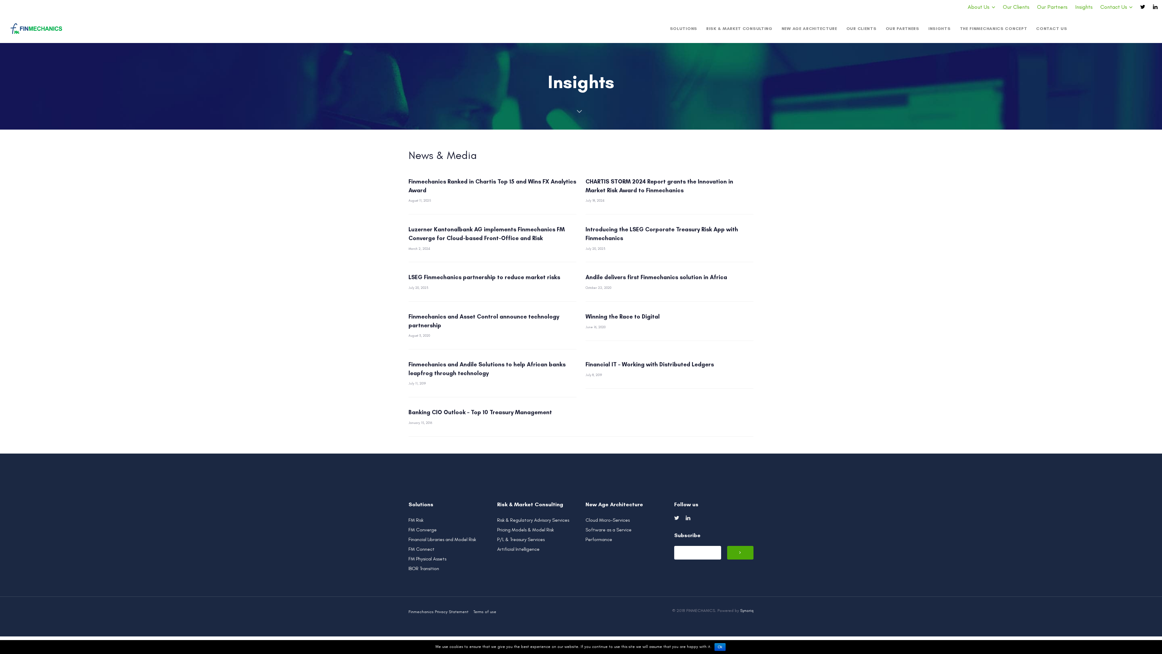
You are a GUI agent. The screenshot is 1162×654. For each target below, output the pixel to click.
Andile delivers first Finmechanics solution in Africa (656, 277)
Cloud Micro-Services (608, 520)
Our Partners (1052, 7)
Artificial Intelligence (518, 549)
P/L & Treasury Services (521, 539)
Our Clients (1016, 7)
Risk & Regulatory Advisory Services (533, 520)
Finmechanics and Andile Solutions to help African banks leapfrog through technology (487, 369)
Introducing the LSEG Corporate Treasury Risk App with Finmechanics (662, 234)
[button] (981, 7)
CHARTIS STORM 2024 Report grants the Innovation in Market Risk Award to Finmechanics (659, 186)
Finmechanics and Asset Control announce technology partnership (484, 321)
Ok (720, 647)
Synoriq (746, 610)
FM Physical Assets (427, 559)
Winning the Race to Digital (623, 316)
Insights (1084, 7)
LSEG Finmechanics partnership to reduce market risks (484, 277)
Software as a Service (609, 530)
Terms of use (484, 611)
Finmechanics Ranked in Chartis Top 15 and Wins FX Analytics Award (492, 186)
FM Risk (416, 520)
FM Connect (422, 549)
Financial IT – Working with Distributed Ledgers (650, 364)
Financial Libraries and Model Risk (442, 539)
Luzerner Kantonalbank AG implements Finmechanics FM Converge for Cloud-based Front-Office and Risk (487, 234)
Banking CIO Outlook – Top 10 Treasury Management (480, 412)
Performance (599, 539)
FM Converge (423, 530)
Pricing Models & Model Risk (525, 530)
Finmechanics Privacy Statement (438, 611)
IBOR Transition (424, 568)
